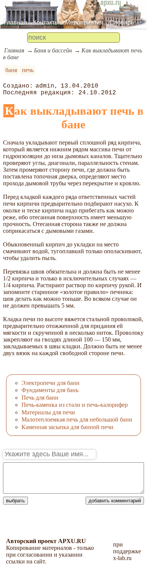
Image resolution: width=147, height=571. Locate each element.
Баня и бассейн (53, 50)
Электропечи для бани (50, 383)
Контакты (46, 22)
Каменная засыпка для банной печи (67, 427)
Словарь (121, 22)
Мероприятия (84, 22)
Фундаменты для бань (49, 390)
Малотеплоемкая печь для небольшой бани (76, 419)
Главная (15, 22)
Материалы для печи (48, 412)
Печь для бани (39, 397)
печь (28, 70)
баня (11, 70)
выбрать (15, 500)
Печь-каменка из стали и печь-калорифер (74, 405)
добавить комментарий (115, 500)
